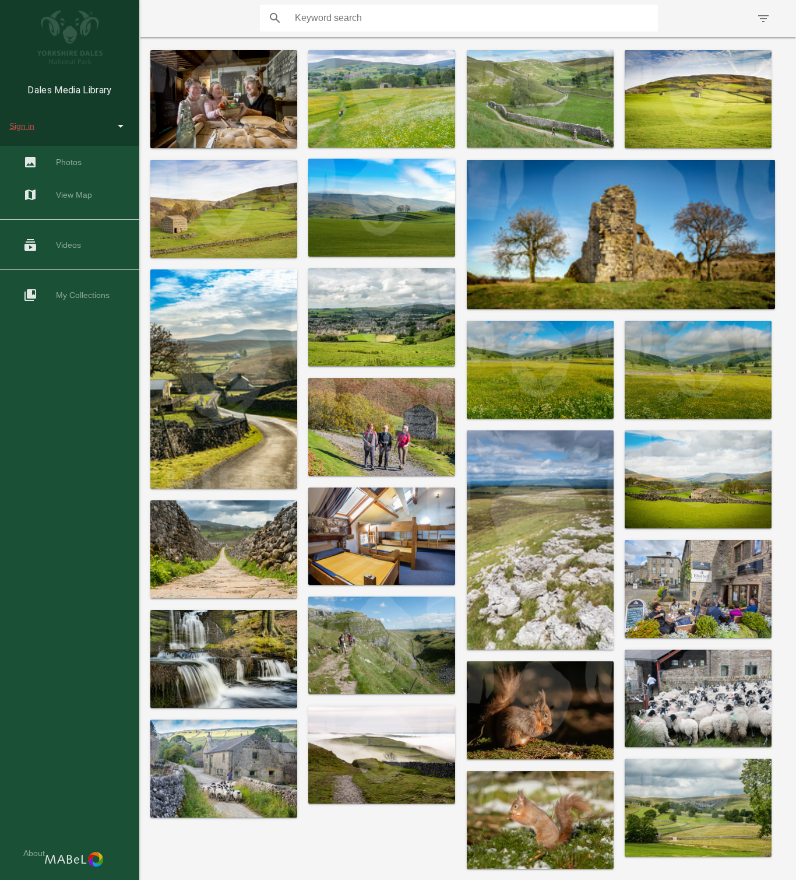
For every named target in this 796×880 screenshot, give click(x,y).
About (34, 853)
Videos (52, 245)
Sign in (21, 126)
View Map (57, 195)
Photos (52, 162)
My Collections (66, 295)
